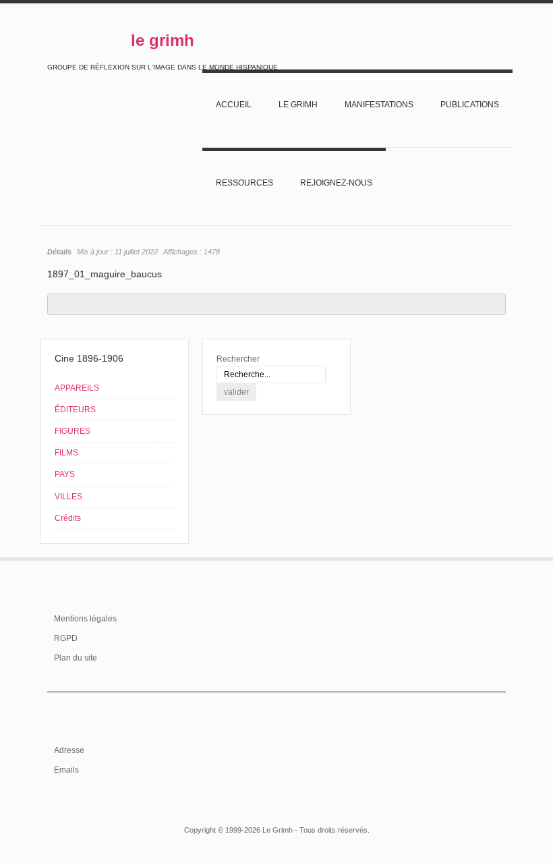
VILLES (68, 496)
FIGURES (72, 431)
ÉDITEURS (75, 409)
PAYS (65, 474)
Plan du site (75, 658)
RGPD (66, 638)
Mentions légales (85, 618)
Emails (66, 770)
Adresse (69, 750)
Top (498, 557)
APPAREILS (77, 388)
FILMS (66, 452)
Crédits (68, 518)
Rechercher (238, 359)
